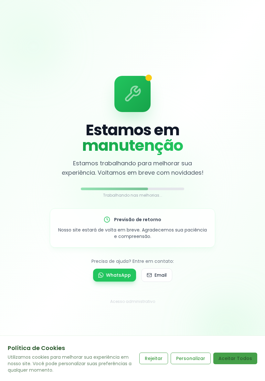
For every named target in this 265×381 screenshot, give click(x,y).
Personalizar (190, 358)
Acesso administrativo (132, 301)
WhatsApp (118, 275)
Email (160, 275)
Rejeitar (154, 358)
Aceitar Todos (235, 358)
